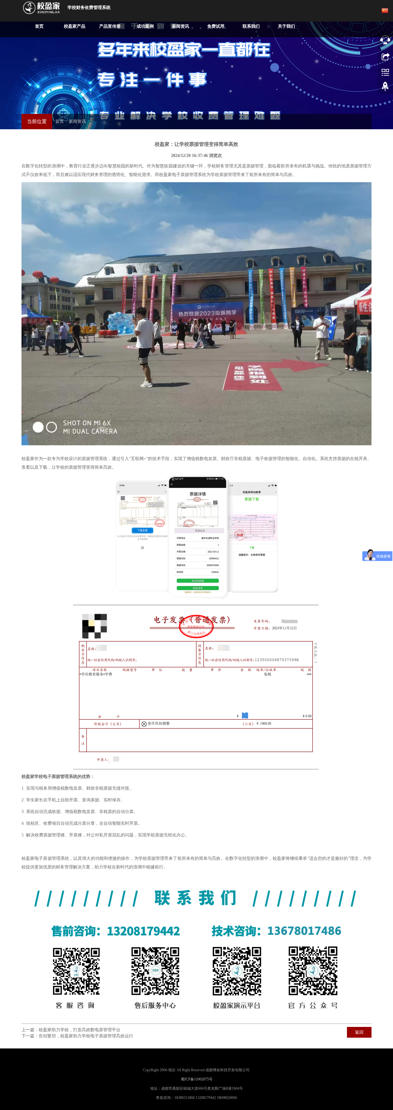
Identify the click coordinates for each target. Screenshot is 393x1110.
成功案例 (145, 26)
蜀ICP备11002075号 (196, 1079)
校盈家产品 (74, 26)
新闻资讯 (180, 26)
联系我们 (251, 26)
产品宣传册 (110, 26)
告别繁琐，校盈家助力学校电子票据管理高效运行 (86, 1036)
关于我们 (286, 26)
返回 (359, 1032)
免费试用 (215, 26)
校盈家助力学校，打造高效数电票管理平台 (79, 1030)
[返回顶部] (385, 87)
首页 (39, 26)
